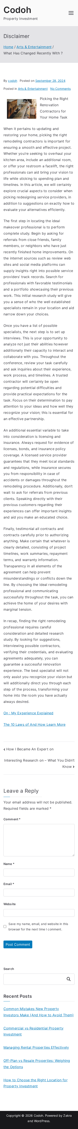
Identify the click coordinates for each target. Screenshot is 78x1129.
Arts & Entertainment (33, 88)
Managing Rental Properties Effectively (36, 1047)
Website (9, 904)
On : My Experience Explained (28, 713)
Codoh (17, 10)
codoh (12, 80)
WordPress (41, 1121)
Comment (12, 819)
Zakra (67, 1115)
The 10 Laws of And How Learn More (34, 724)
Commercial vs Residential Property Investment (33, 1031)
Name (9, 864)
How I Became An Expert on (30, 749)
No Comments (60, 88)
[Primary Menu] (71, 13)
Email (8, 884)
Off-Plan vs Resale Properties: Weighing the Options (36, 1063)
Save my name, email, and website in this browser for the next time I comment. (38, 926)
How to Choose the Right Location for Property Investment (35, 1083)
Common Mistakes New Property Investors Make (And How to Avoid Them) (38, 1012)
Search (8, 969)
